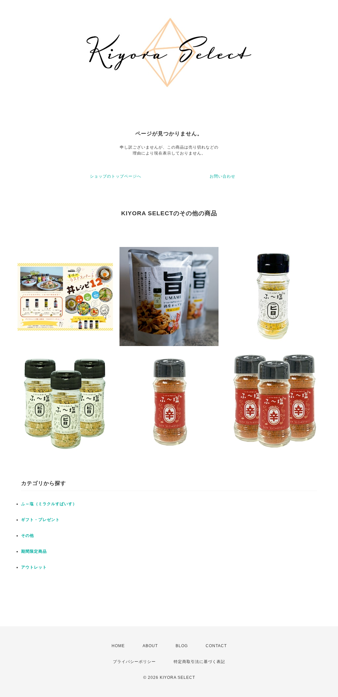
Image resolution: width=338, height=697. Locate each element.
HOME (118, 646)
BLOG (182, 646)
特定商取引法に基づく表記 (199, 661)
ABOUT (150, 646)
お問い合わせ (222, 176)
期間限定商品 (34, 551)
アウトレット (34, 567)
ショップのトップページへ (115, 176)
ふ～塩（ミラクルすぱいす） (49, 504)
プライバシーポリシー (134, 661)
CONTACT (216, 646)
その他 (27, 535)
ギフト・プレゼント (40, 519)
